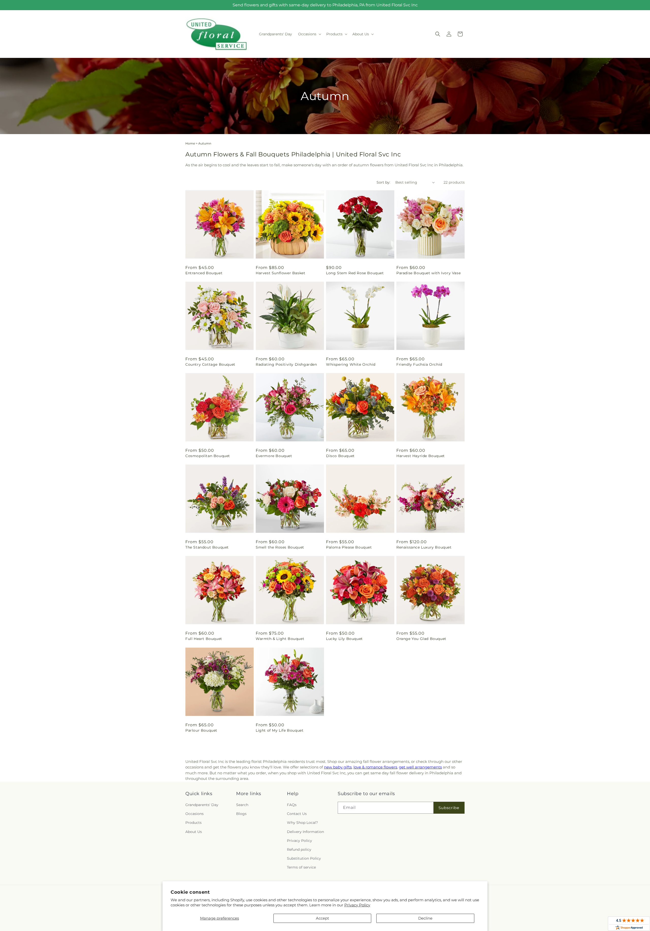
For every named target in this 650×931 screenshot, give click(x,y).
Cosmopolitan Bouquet (207, 456)
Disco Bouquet (340, 456)
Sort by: (383, 182)
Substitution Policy (304, 858)
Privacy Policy (357, 905)
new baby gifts (338, 767)
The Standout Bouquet (207, 547)
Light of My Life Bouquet (279, 730)
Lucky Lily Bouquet (344, 638)
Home (190, 143)
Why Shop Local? (302, 822)
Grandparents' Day (201, 804)
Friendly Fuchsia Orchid (419, 364)
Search (242, 804)
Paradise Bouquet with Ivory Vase (428, 273)
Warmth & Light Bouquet (280, 638)
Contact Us (297, 813)
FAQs (292, 804)
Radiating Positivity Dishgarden (286, 364)
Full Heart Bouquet (203, 638)
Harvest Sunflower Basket (280, 273)
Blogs (241, 813)
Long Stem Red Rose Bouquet (355, 273)
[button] (309, 34)
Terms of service (301, 867)
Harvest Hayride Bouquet (420, 456)
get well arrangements (420, 767)
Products (193, 822)
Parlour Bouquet (201, 730)
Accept (322, 918)
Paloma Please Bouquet (349, 547)
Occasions (194, 813)
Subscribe (448, 807)
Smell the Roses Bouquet (280, 547)
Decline (425, 918)
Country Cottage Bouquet (210, 364)
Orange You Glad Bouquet (421, 638)
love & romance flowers (375, 767)
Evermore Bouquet (274, 456)
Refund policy (299, 849)
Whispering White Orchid (351, 364)
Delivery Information (305, 831)
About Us (193, 831)
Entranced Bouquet (203, 273)
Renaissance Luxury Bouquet (424, 547)
